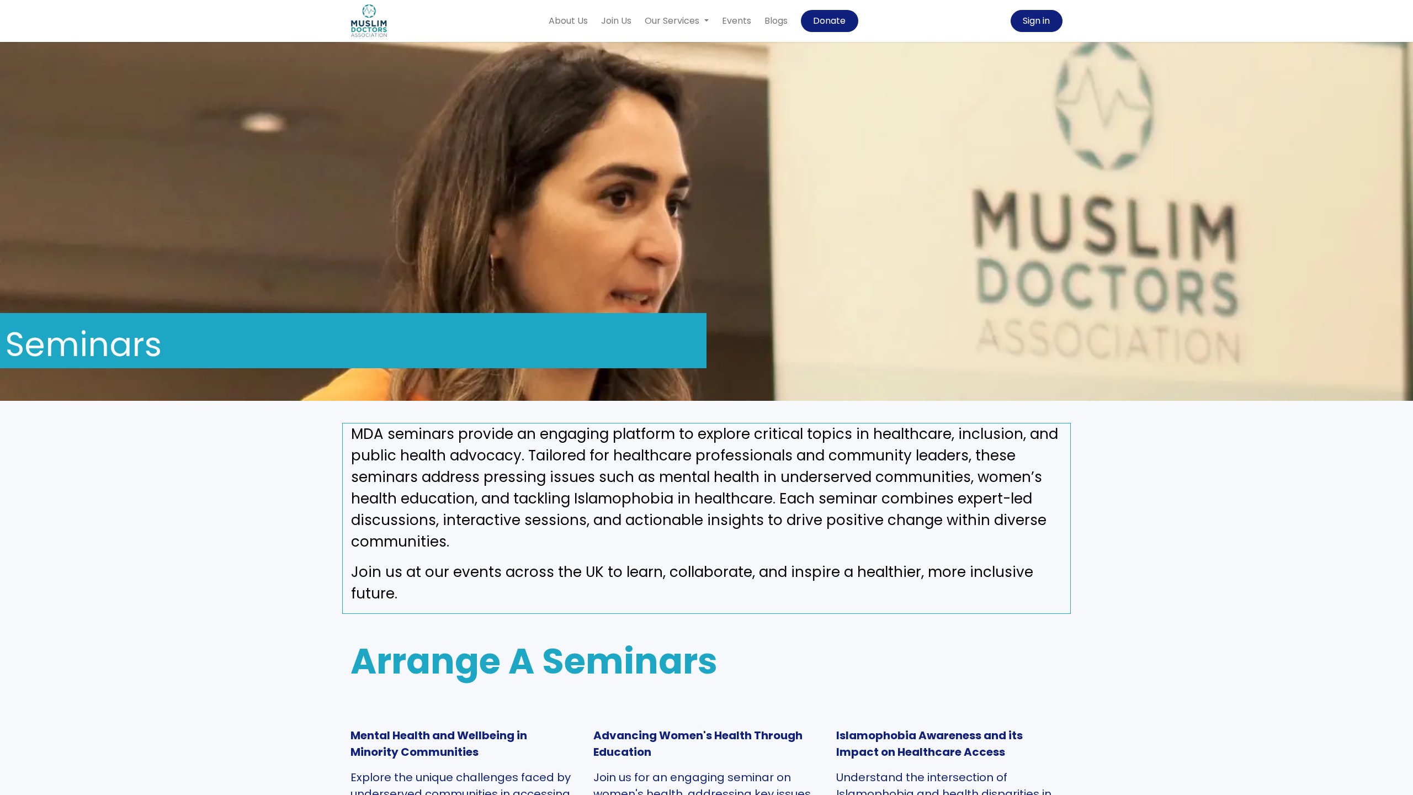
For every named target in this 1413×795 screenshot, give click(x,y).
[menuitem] (568, 21)
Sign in (1036, 20)
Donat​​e (829, 20)
